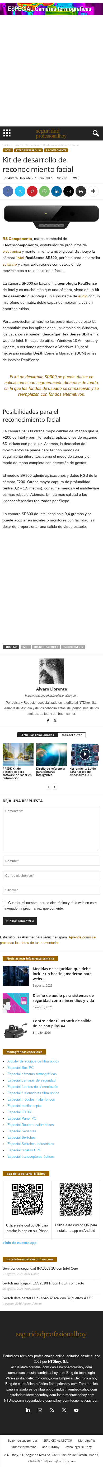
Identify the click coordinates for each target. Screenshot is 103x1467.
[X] (20, 191)
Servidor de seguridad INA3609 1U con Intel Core (40, 1268)
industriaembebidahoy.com (76, 1389)
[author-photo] (51, 671)
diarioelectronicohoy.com (39, 1378)
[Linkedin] (56, 191)
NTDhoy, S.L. (58, 1362)
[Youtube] (75, 1411)
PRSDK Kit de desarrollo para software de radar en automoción (17, 773)
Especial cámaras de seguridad (31, 1080)
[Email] (68, 191)
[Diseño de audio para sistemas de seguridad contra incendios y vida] (16, 1003)
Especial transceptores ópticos (31, 1157)
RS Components (56, 150)
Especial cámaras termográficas (32, 1074)
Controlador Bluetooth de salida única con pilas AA (62, 1023)
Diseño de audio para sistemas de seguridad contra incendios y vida (63, 998)
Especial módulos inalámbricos (31, 1099)
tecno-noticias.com (84, 1400)
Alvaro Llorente (19, 178)
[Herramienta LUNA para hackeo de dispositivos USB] (84, 754)
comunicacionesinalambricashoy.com (36, 1373)
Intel (17, 145)
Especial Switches (21, 1137)
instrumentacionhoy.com (75, 1395)
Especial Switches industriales (30, 1144)
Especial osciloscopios (25, 1106)
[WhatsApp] (44, 191)
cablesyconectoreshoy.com (71, 1367)
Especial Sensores (21, 1131)
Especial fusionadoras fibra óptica (33, 1093)
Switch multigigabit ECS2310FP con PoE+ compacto (43, 1283)
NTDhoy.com (14, 1400)
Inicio (6, 145)
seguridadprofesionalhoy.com (47, 1400)
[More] (93, 191)
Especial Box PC (20, 1068)
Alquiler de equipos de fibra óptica (33, 1061)
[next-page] (54, 787)
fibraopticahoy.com (63, 1384)
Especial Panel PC (21, 1118)
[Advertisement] (51, 72)
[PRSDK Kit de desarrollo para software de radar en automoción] (18, 754)
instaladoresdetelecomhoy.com (30, 1259)
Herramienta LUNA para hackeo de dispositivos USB (82, 771)
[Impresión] (81, 191)
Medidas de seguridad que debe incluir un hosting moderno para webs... (62, 973)
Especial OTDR (19, 1112)
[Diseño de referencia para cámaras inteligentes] (51, 754)
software (10, 264)
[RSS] (52, 1411)
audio (82, 296)
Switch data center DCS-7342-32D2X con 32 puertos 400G (47, 1298)
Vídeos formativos (23, 1447)
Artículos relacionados (37, 735)
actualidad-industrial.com (30, 1367)
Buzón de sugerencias (23, 1440)
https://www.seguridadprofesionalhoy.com (51, 695)
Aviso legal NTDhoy (78, 1447)
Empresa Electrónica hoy (78, 1378)
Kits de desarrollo (28, 150)
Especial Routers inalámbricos (30, 1125)
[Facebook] (8, 191)
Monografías (86, 1440)
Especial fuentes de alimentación (32, 1087)
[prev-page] (48, 787)
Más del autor (72, 735)
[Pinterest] (32, 191)
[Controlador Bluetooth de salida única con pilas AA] (16, 1028)
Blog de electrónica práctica (26, 1384)
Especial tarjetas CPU (24, 1150)
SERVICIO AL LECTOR (58, 1440)
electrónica (12, 251)
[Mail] (40, 1411)
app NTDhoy (50, 1447)
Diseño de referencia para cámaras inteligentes (50, 771)
